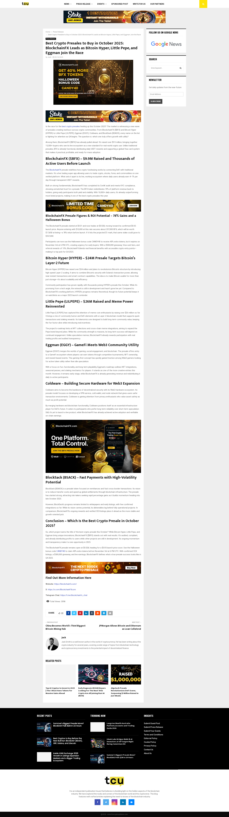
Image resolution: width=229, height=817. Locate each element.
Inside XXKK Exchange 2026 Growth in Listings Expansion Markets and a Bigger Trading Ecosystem (66, 757)
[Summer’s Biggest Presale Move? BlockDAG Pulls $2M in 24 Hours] (44, 727)
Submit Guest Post (152, 723)
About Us (148, 753)
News (66, 4)
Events (100, 4)
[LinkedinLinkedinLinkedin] (123, 802)
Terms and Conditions (153, 735)
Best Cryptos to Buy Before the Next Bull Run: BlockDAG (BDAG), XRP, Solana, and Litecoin (67, 740)
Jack (49, 57)
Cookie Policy (150, 742)
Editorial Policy (150, 738)
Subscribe (156, 101)
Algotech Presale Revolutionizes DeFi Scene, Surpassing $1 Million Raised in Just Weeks (124, 692)
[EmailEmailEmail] (131, 802)
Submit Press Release (153, 727)
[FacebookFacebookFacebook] (97, 802)
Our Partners (157, 4)
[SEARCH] (180, 68)
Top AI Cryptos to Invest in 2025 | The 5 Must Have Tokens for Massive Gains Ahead (60, 690)
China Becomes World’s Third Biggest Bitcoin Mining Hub (65, 627)
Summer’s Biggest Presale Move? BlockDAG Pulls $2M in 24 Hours (68, 724)
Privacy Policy (150, 746)
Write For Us (139, 4)
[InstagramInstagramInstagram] (114, 802)
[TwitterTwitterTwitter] (106, 802)
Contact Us (148, 750)
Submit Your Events (152, 731)
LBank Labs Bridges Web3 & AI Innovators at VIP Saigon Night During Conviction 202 (120, 742)
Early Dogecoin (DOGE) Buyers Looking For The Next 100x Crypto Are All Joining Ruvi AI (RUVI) (92, 692)
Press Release (83, 4)
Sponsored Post (119, 4)
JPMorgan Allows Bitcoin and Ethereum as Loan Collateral (120, 627)
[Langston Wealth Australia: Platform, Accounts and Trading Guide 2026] (97, 727)
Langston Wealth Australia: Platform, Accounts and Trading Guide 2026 (121, 726)
